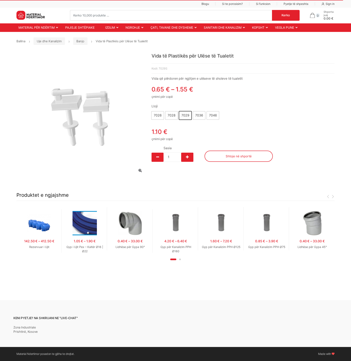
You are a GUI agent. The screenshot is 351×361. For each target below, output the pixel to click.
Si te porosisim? (232, 3)
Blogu (205, 3)
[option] (80, 115)
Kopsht (258, 27)
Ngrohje (133, 27)
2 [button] (180, 259)
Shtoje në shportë (239, 156)
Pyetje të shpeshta (296, 3)
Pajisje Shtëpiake (80, 27)
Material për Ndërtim (36, 27)
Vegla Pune (284, 27)
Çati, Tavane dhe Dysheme (172, 27)
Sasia (167, 148)
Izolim (110, 27)
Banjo (80, 41)
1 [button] (173, 259)
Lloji (155, 106)
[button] (158, 115)
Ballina (20, 41)
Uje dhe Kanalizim (49, 41)
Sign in (330, 3)
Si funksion (263, 3)
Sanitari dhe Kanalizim (223, 27)
